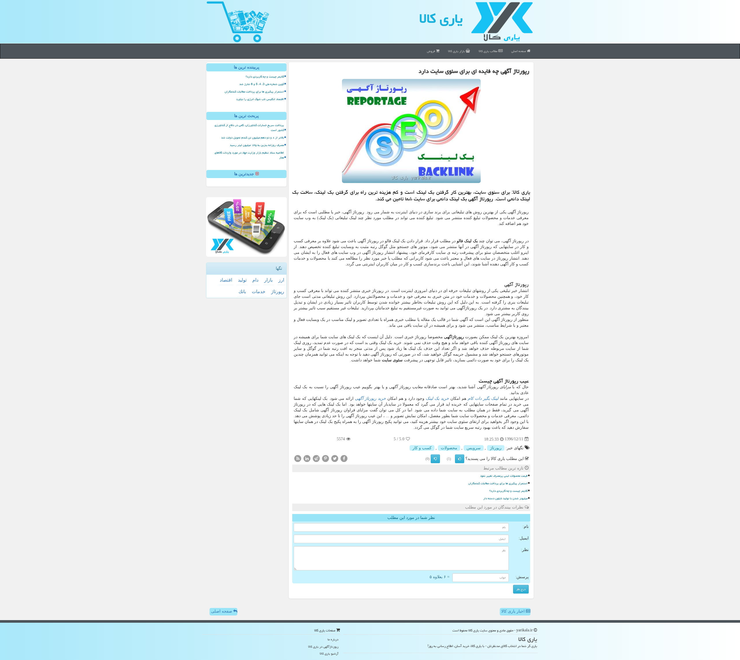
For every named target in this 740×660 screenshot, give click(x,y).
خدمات (258, 291)
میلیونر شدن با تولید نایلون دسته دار (505, 498)
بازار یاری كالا (457, 51)
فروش (431, 51)
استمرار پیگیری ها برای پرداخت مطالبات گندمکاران (498, 483)
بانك (242, 291)
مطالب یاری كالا (488, 51)
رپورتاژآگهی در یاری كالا (323, 647)
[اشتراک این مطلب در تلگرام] (316, 458)
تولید (242, 280)
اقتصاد (226, 280)
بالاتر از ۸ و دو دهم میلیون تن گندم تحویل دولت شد (252, 137)
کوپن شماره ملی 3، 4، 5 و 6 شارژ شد (261, 84)
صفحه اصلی (519, 51)
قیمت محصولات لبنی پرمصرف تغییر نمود (504, 476)
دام (255, 280)
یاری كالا (441, 18)
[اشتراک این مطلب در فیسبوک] (344, 458)
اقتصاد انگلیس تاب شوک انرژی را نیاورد (260, 99)
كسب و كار (422, 448)
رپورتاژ (496, 448)
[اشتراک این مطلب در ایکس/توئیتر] (335, 458)
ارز (281, 280)
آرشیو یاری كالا (329, 653)
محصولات (449, 448)
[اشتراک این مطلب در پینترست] (325, 458)
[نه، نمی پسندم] (435, 458)
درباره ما (333, 639)
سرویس (474, 448)
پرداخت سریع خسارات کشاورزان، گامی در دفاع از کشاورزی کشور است (249, 127)
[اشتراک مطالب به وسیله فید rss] (298, 458)
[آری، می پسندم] (459, 458)
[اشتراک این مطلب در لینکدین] (307, 458)
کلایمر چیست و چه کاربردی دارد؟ (508, 491)
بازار (268, 280)
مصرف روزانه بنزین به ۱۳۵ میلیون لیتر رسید (257, 145)
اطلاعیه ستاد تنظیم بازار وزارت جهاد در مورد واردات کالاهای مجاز (249, 155)
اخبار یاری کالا (513, 611)
